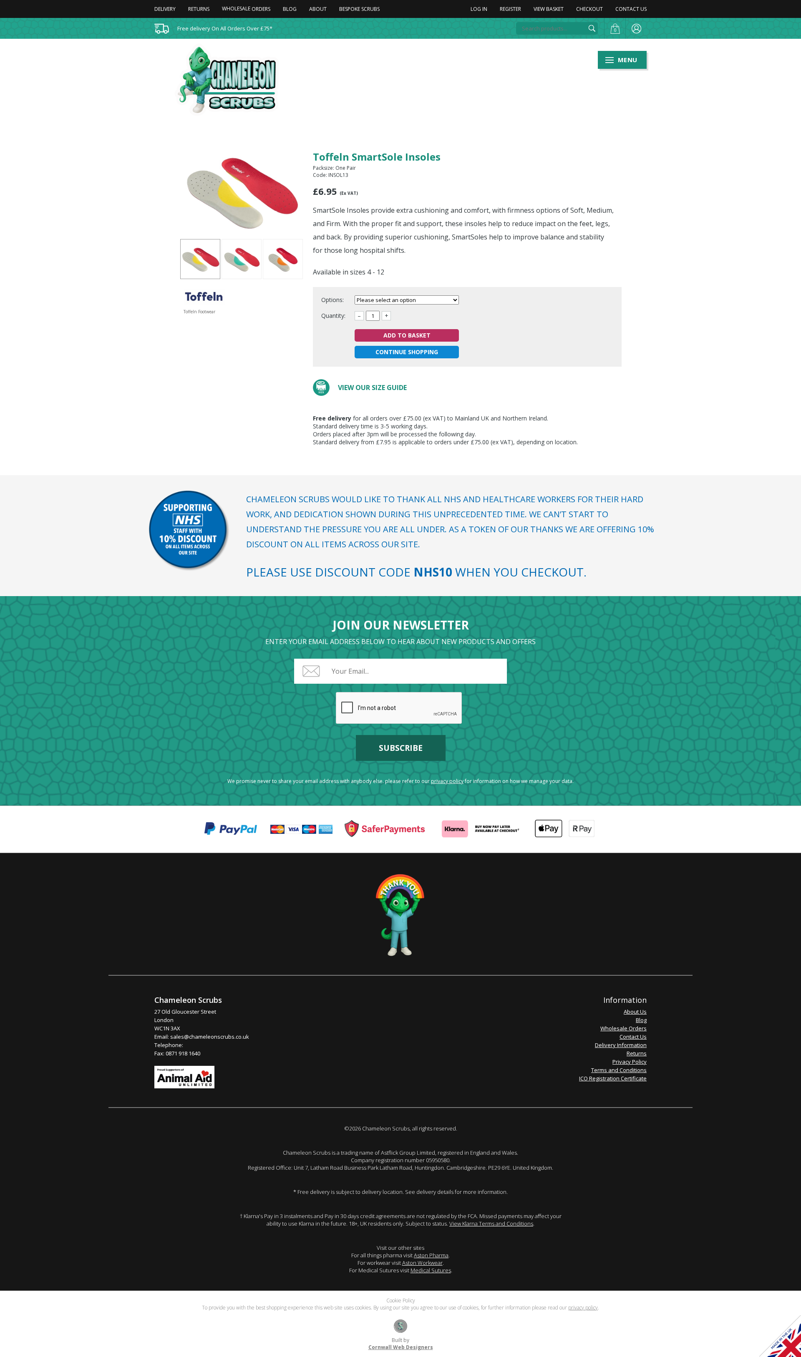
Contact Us (631, 9)
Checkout (589, 9)
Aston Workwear (422, 1262)
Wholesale (246, 8)
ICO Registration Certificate (613, 1078)
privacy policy (447, 781)
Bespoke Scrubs (359, 9)
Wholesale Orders (623, 1028)
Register (510, 9)
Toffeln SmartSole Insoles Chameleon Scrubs (232, 80)
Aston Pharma (431, 1255)
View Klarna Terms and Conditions (491, 1223)
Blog (290, 9)
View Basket (549, 9)
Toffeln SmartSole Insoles (200, 259)
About (318, 9)
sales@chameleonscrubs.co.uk (209, 1036)
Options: (333, 300)
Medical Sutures (431, 1270)
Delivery (165, 9)
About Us (635, 1011)
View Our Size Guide (372, 387)
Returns (198, 9)
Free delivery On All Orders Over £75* (224, 28)
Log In (479, 9)
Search (592, 28)
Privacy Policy (629, 1061)
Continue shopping (406, 352)
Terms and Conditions (619, 1070)
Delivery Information (621, 1045)
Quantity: (333, 316)
